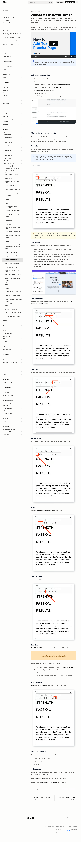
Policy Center (71, 821)
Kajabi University (60, 823)
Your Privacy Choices (73, 830)
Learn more (59, 87)
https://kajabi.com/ (68, 667)
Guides (15, 6)
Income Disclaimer (72, 826)
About (46, 821)
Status (57, 832)
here (44, 64)
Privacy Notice (71, 823)
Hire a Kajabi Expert (61, 826)
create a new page (64, 84)
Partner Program (49, 826)
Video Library (32, 6)
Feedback (58, 829)
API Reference (23, 6)
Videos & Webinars (61, 821)
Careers (47, 823)
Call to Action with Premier (49, 782)
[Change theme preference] (77, 2)
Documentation (7, 6)
